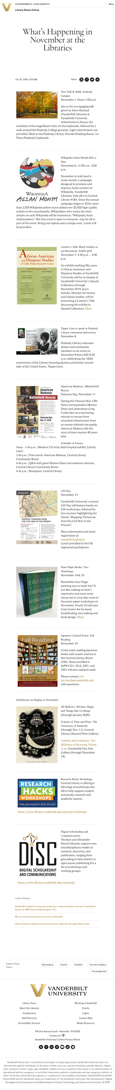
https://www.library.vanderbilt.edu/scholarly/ (46, 882)
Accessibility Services (29, 1023)
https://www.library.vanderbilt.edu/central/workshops (52, 812)
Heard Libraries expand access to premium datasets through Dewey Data (52, 924)
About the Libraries (29, 1008)
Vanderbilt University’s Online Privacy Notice (57, 1040)
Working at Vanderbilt (86, 1003)
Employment (29, 1013)
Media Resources (86, 1023)
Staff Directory (29, 1018)
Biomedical (47, 965)
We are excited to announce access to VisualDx (39, 917)
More (88, 308)
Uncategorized (99, 971)
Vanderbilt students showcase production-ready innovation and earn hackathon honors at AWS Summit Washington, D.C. (55, 908)
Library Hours (29, 1003)
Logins (85, 1013)
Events (63, 965)
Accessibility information (74, 1076)
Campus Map (85, 1018)
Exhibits (78, 965)
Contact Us (55, 1036)
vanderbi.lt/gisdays (73, 539)
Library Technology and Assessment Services (78, 1082)
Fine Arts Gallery (97, 965)
